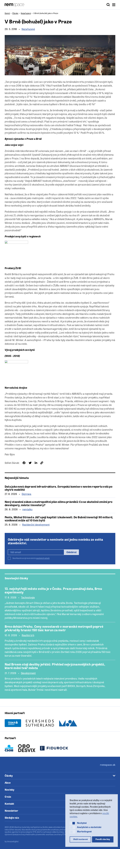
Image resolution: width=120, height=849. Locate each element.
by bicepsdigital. (12, 841)
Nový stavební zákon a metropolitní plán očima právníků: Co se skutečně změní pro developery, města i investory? (58, 503)
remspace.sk (107, 765)
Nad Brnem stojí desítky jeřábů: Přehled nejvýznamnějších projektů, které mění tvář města (55, 666)
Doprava (26, 494)
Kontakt (9, 803)
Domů (7, 13)
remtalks (27, 509)
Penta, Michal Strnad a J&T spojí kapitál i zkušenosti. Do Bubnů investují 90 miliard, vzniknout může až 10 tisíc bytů (59, 518)
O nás (8, 796)
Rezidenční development (36, 524)
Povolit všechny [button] (102, 839)
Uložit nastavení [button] (80, 839)
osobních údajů (43, 558)
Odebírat (71, 552)
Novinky (9, 789)
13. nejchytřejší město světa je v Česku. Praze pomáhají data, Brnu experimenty (53, 590)
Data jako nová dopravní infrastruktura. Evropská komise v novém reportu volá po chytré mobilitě (58, 488)
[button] (72, 823)
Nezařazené (26, 13)
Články (15, 13)
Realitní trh (28, 635)
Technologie (28, 597)
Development (28, 673)
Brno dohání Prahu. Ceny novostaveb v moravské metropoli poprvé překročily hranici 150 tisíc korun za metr (54, 628)
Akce (8, 782)
